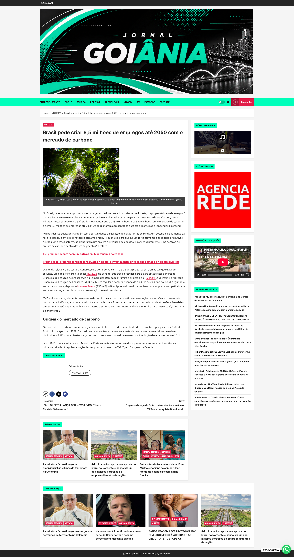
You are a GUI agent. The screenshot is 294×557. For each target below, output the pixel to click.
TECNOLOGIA (112, 102)
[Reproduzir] (198, 274)
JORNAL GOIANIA (54, 456)
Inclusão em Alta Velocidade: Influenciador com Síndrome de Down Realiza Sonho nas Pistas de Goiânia (219, 388)
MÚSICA (81, 102)
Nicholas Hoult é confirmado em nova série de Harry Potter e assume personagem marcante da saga (118, 535)
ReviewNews (149, 553)
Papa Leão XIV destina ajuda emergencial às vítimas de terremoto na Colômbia (65, 468)
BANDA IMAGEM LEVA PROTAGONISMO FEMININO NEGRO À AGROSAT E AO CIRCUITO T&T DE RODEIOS (172, 535)
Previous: (72, 405)
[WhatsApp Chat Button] (286, 549)
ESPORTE (165, 102)
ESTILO (68, 102)
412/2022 (91, 273)
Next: (155, 405)
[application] (222, 262)
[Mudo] (242, 274)
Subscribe (246, 102)
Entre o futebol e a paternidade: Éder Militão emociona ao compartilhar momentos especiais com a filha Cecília (222, 342)
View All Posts (80, 372)
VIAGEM (128, 102)
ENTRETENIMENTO (50, 102)
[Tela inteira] (247, 274)
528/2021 (151, 277)
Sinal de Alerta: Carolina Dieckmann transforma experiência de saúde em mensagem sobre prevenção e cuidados (222, 401)
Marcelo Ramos (86, 286)
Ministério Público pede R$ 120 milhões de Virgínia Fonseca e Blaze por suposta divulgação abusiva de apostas (221, 375)
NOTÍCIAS (48, 124)
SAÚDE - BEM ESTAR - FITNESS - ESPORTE (161, 456)
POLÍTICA (95, 102)
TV (138, 102)
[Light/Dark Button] (222, 102)
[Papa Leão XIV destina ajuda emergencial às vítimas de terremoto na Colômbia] (65, 445)
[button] (228, 102)
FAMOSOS (149, 102)
